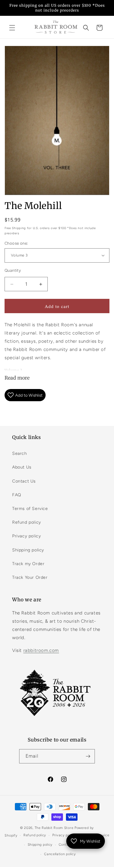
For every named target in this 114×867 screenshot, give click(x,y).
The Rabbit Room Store (54, 828)
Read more (17, 378)
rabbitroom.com (41, 650)
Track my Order (28, 563)
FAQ (16, 494)
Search (19, 453)
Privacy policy (26, 536)
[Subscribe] (88, 756)
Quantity (13, 270)
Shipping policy (28, 550)
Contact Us (24, 481)
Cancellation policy (60, 854)
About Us (22, 467)
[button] (12, 27)
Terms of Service (30, 508)
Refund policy (26, 522)
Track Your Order (30, 577)
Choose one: (16, 243)
